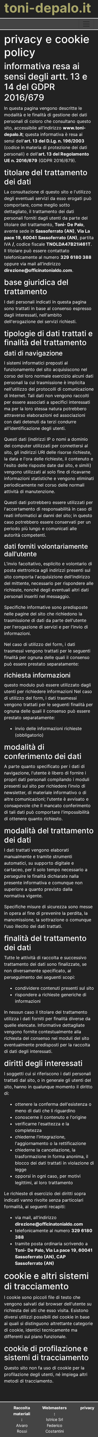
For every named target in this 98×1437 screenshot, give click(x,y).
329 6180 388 (75, 257)
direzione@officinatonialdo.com (38, 270)
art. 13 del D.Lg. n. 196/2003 (54, 141)
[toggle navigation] (86, 24)
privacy (87, 1407)
